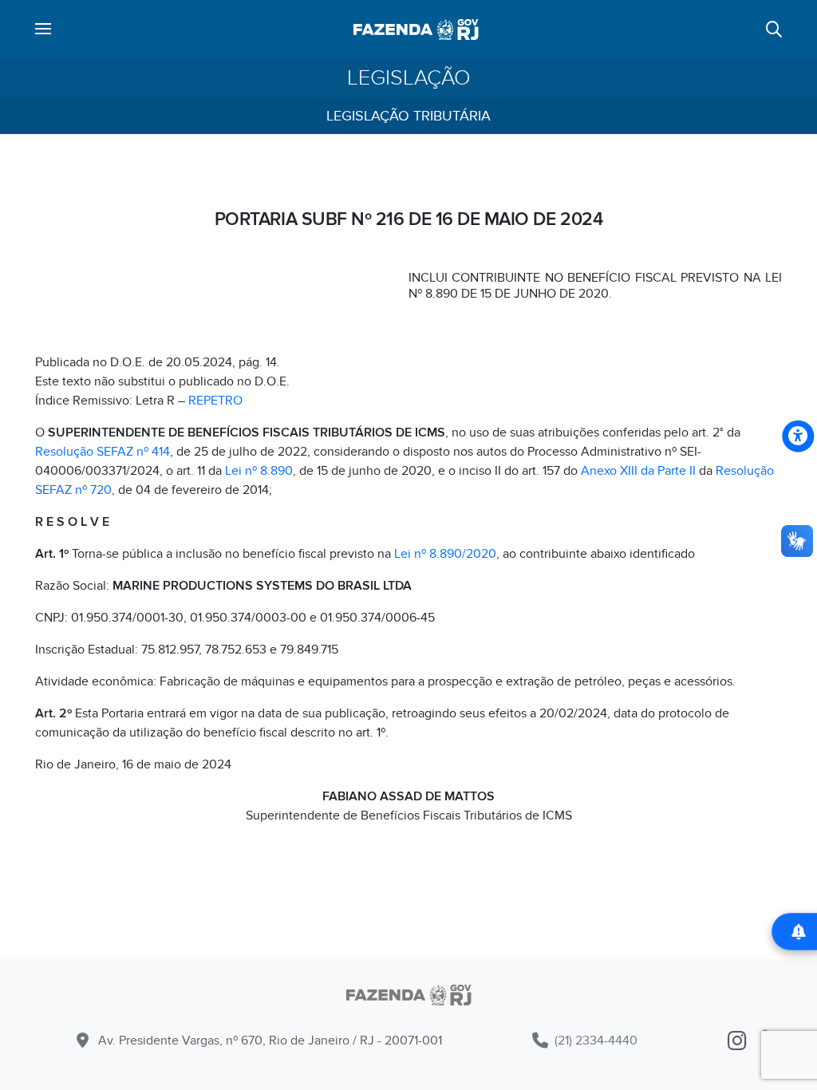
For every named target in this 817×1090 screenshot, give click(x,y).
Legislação (409, 78)
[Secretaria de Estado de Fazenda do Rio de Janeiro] (408, 998)
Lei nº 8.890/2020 (445, 554)
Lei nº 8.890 (259, 471)
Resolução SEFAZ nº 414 (102, 452)
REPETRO (215, 401)
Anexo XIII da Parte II (638, 471)
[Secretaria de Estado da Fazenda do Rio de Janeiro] (416, 29)
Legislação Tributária (408, 116)
